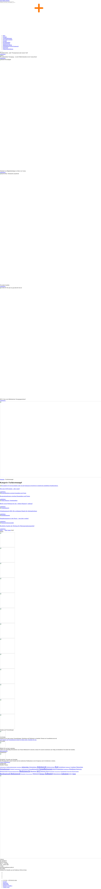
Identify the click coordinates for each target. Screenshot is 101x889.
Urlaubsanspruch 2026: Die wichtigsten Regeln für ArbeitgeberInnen (18, 511)
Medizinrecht (24, 771)
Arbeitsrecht (41, 767)
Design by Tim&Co (7, 885)
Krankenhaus (59, 769)
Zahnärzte (65, 774)
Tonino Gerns (6, 887)
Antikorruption (3, 767)
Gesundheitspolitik (34, 769)
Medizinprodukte (4, 771)
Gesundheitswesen (45, 769)
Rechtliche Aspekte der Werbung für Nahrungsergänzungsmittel (17, 526)
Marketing (79, 769)
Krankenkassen (66, 769)
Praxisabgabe (51, 771)
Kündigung (72, 769)
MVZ (38, 771)
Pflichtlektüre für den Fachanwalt (10, 46)
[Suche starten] (14, 2)
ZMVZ (70, 774)
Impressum (5, 47)
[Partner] (7, 546)
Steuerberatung (6, 43)
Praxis (47, 771)
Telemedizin (23, 774)
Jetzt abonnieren (4, 751)
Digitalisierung (5, 769)
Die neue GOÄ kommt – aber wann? (10, 488)
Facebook (12, 769)
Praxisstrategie (64, 771)
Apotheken (19, 767)
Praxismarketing (57, 771)
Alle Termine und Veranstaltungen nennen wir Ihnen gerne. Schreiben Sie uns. (18, 739)
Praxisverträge (75, 771)
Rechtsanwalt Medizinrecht (10, 774)
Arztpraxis (67, 767)
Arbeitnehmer (32, 767)
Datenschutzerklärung (8, 49)
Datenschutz (79, 767)
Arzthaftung (62, 767)
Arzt (56, 767)
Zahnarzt (49, 773)
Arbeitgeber (25, 767)
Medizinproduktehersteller (13, 771)
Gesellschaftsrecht (24, 769)
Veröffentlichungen (7, 38)
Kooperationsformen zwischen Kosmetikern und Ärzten (15, 496)
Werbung (42, 774)
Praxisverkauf (69, 771)
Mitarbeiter (33, 771)
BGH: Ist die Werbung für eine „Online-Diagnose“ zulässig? (16, 503)
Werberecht (36, 774)
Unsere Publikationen (5, 762)
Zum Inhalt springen (4, 0)
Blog (4, 35)
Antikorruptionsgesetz (11, 767)
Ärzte (74, 774)
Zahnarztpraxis (57, 774)
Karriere (5, 37)
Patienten (43, 771)
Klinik (54, 769)
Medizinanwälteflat (7, 45)
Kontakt (5, 41)
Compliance (73, 767)
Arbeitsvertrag (50, 767)
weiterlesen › (3, 54)
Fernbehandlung (17, 769)
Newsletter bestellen (7, 39)
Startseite (2, 479)
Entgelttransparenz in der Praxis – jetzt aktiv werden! (14, 518)
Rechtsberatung (6, 42)
